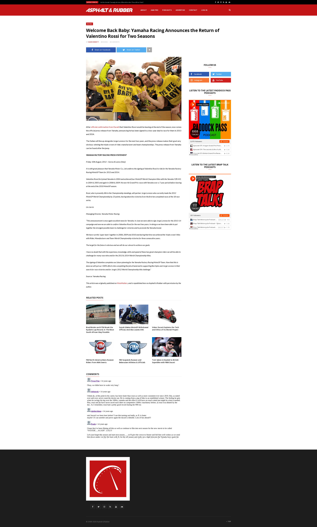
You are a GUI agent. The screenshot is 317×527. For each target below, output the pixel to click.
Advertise (180, 10)
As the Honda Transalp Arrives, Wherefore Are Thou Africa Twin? (122, 2)
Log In (204, 10)
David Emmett (93, 42)
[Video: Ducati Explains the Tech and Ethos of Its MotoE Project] (166, 314)
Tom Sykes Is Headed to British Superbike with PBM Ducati (165, 361)
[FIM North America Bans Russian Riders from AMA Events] (100, 347)
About (144, 10)
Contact (193, 10)
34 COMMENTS (114, 42)
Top (229, 521)
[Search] (229, 10)
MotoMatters (122, 283)
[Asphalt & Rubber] (109, 10)
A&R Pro (154, 10)
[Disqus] (133, 408)
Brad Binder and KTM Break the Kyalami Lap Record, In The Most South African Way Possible (100, 329)
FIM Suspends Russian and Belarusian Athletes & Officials (132, 361)
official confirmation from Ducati (105, 127)
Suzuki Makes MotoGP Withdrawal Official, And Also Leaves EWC (133, 328)
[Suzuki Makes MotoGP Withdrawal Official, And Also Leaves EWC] (133, 314)
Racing (89, 24)
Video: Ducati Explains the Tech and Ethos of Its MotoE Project (165, 328)
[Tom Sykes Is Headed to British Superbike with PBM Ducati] (166, 347)
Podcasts (167, 10)
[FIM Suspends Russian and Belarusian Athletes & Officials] (133, 347)
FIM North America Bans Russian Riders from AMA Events (100, 361)
